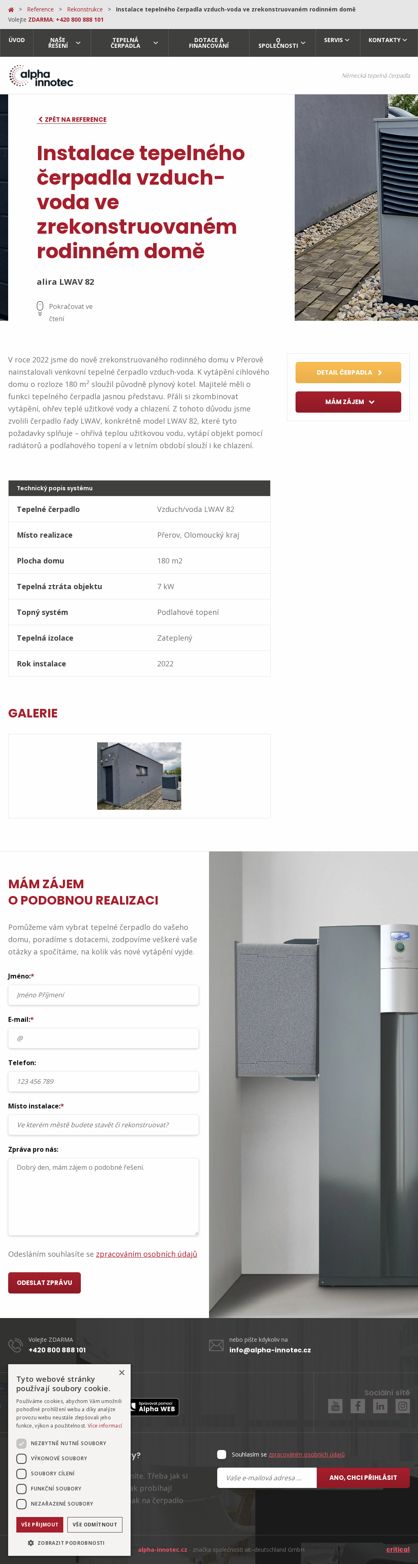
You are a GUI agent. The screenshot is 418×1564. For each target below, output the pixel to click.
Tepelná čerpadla (125, 42)
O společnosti (278, 42)
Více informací (105, 1425)
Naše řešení (58, 42)
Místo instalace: (36, 1106)
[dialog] (69, 1460)
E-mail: (21, 1019)
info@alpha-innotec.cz (270, 1350)
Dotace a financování (209, 42)
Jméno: (21, 976)
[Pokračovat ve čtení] (40, 308)
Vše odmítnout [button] (95, 1524)
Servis (333, 40)
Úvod (17, 40)
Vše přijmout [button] (40, 1524)
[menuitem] (16, 43)
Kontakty (384, 40)
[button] (69, 1543)
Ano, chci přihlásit (363, 1477)
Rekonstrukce (85, 9)
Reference (40, 9)
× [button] (121, 1373)
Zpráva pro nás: (33, 1149)
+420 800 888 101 (57, 1350)
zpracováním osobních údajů (146, 1254)
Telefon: (22, 1062)
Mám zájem (345, 402)
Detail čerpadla (345, 372)
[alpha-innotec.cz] (40, 75)
